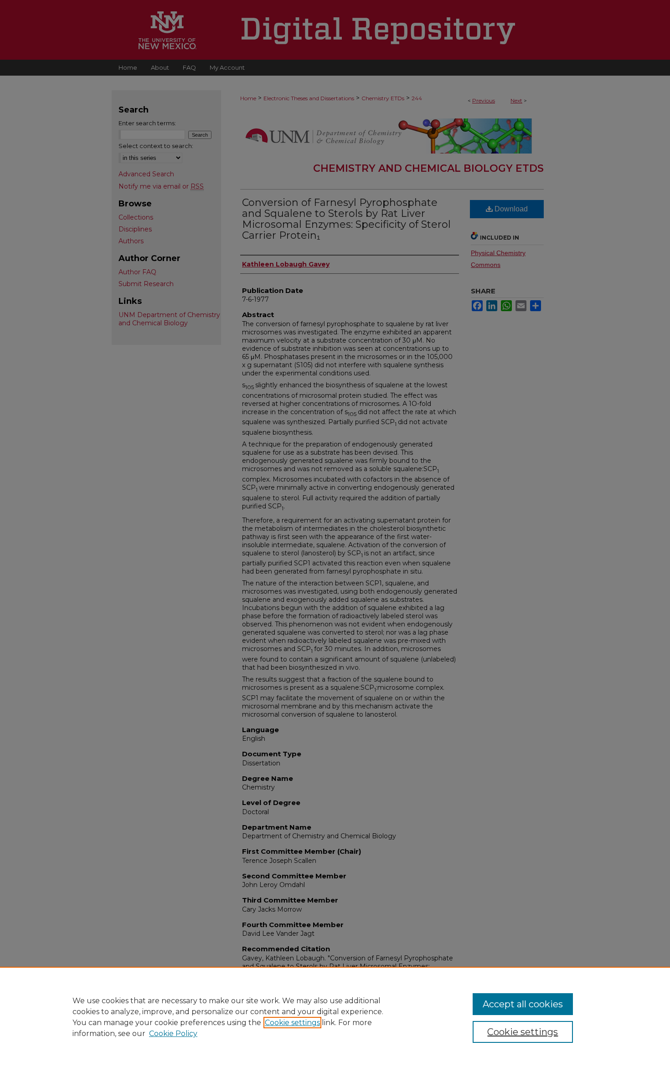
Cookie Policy (173, 1033)
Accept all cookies (523, 1004)
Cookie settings (292, 1022)
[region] (335, 1017)
